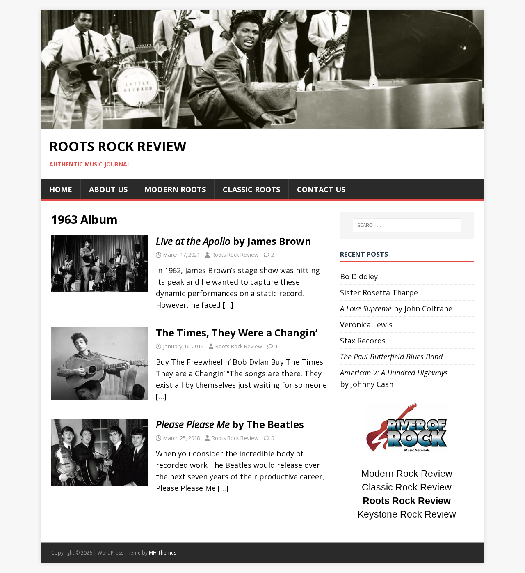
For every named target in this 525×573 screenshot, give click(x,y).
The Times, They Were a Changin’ (236, 332)
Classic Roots (251, 189)
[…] (228, 305)
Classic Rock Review (407, 487)
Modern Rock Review (406, 474)
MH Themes (162, 552)
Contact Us (321, 189)
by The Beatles (230, 424)
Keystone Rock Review (407, 514)
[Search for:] (407, 225)
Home (60, 189)
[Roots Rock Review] (262, 124)
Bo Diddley (359, 276)
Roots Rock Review (235, 254)
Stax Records (363, 340)
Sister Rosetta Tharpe (379, 292)
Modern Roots (175, 189)
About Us (108, 189)
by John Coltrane (396, 308)
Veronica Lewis (366, 324)
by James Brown (233, 241)
